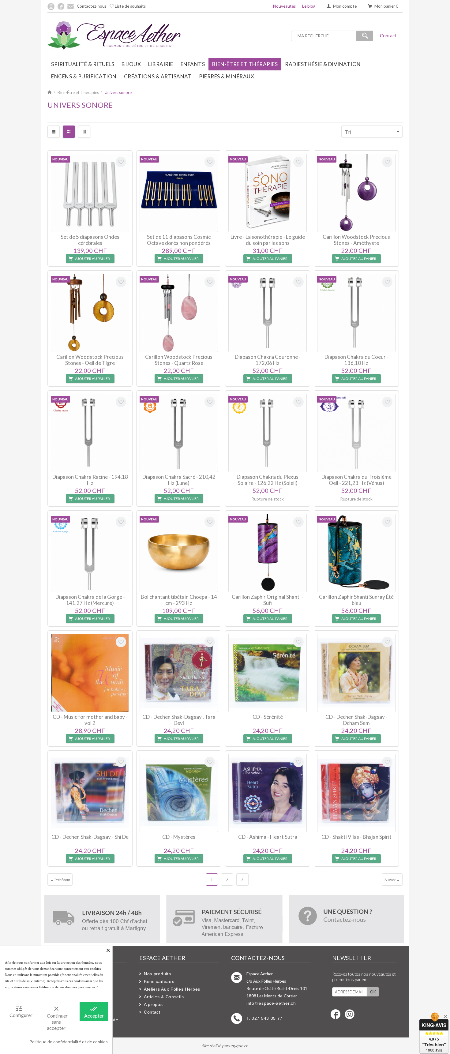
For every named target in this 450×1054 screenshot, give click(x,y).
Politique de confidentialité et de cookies (68, 1041)
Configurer (20, 1011)
